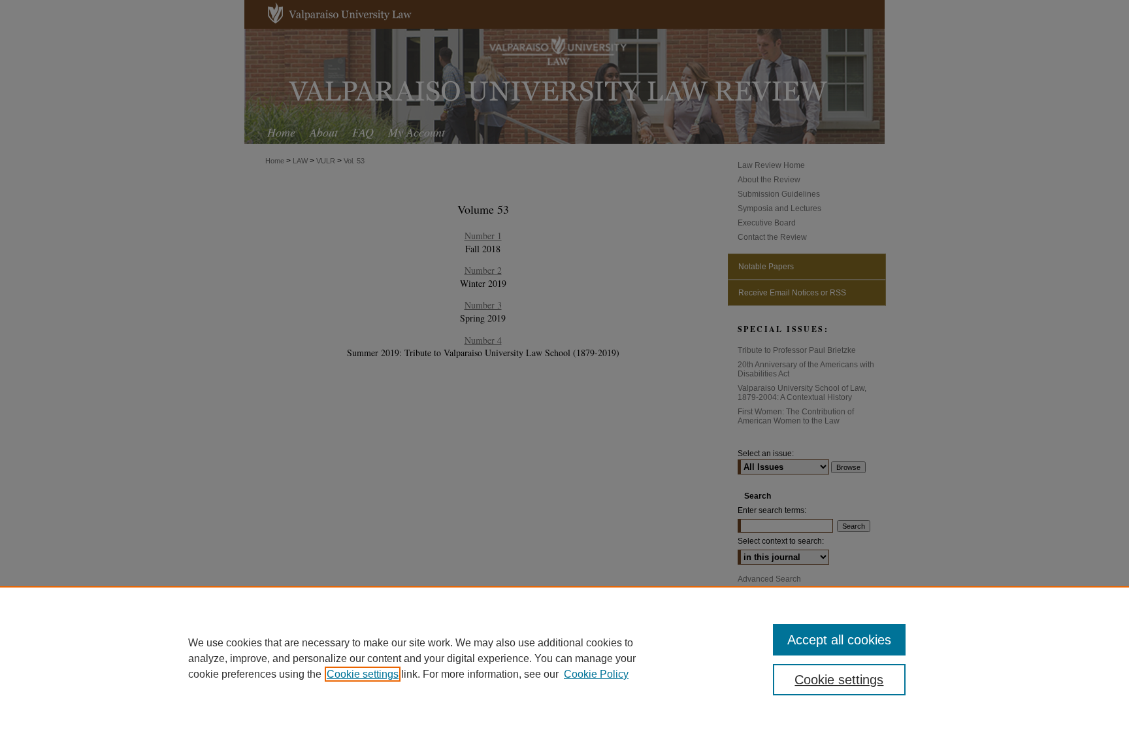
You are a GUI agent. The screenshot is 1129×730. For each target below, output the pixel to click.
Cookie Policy (596, 674)
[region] (564, 658)
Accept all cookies (839, 640)
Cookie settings (363, 674)
